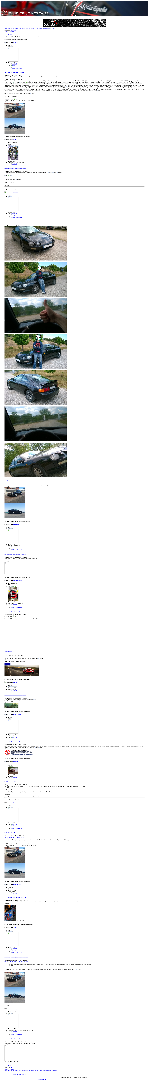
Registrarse (122, 16)
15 (25, 1074)
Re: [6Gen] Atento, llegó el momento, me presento (15, 554)
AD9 (14, 139)
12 (20, 1074)
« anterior (7, 31)
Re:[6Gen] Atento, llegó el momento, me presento (15, 168)
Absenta (15, 42)
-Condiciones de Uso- (42, 1079)
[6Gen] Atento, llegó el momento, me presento (14, 72)
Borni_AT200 (16, 884)
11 (19, 1074)
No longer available (8, 651)
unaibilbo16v (16, 524)
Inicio (14, 16)
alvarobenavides (17, 580)
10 (17, 1074)
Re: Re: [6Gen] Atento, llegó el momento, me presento (16, 832)
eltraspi (15, 1008)
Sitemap (6, 1074)
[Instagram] (14, 65)
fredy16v (15, 761)
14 (24, 1074)
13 (22, 1074)
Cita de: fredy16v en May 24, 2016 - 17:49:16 (16, 837)
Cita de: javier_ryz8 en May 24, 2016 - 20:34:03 (16, 961)
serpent (15, 682)
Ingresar (77, 16)
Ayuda (43, 16)
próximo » (12, 31)
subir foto (7, 481)
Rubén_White (17, 714)
